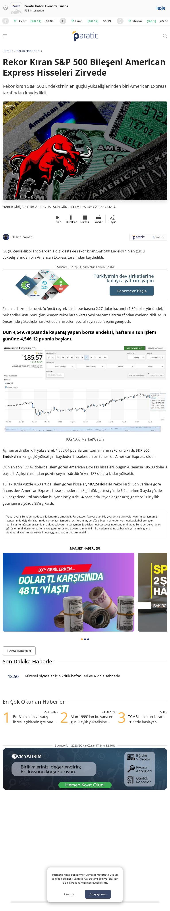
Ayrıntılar (70, 894)
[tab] (82, 639)
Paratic (8, 51)
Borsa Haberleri (28, 51)
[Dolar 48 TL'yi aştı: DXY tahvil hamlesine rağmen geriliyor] (68, 592)
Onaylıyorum (97, 894)
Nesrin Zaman (22, 237)
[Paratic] (85, 36)
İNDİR (160, 8)
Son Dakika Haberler (28, 661)
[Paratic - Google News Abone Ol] (148, 239)
